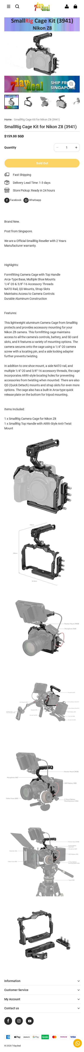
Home (8, 119)
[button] (8, 6)
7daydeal (16, 1045)
